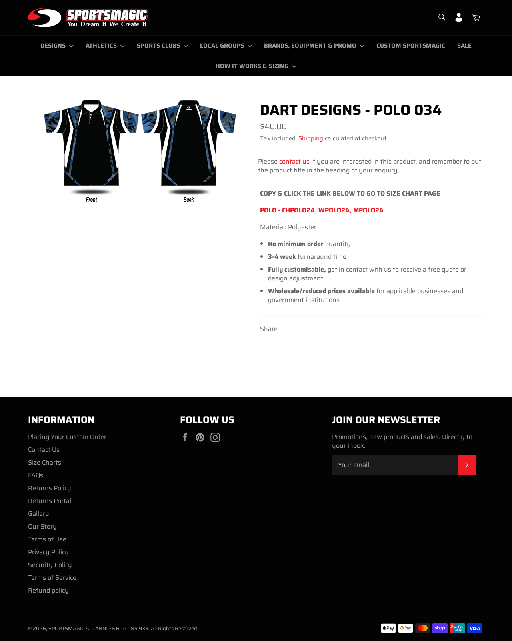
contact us (294, 161)
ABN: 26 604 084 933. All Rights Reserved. (146, 628)
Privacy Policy (48, 552)
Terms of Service (52, 578)
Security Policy (50, 565)
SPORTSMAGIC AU (70, 628)
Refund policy (48, 590)
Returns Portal (49, 501)
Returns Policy (49, 488)
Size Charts (44, 462)
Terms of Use (47, 539)
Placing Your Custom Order (67, 437)
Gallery (38, 514)
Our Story (42, 526)
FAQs (35, 475)
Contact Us (44, 450)
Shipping (310, 138)
